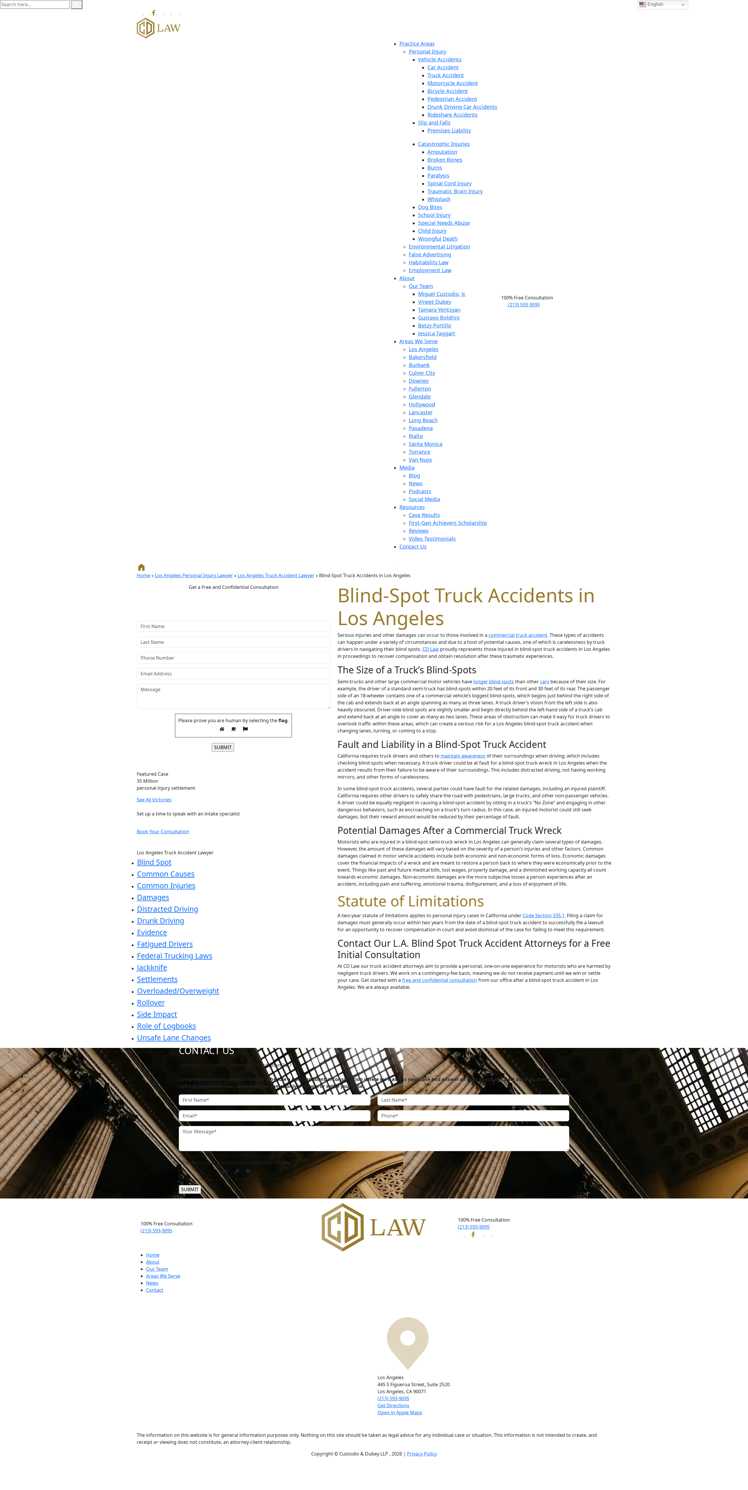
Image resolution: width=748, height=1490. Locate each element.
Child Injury (432, 230)
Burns (434, 167)
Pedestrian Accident (452, 98)
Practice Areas (417, 43)
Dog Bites (430, 207)
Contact (154, 1290)
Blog (414, 475)
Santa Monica (425, 443)
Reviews (419, 530)
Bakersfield (423, 357)
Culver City (422, 372)
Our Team (421, 285)
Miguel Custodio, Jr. (442, 293)
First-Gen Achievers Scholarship (448, 522)
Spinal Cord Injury (449, 183)
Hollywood (422, 404)
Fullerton (420, 388)
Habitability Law (429, 262)
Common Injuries (166, 885)
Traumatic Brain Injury (455, 191)
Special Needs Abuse (444, 222)
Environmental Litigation (439, 246)
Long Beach (423, 420)
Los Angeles (424, 349)
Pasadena (421, 428)
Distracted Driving (167, 909)
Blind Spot (154, 862)
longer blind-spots (493, 681)
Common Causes (166, 874)
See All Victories (154, 799)
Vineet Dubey (434, 301)
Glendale (420, 396)
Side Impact (157, 1014)
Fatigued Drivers (165, 944)
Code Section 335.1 (544, 915)
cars (544, 681)
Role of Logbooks (166, 1026)
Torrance (419, 451)
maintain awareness (463, 756)
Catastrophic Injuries (444, 143)
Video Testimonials (432, 538)
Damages (153, 897)
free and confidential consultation (439, 980)
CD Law (431, 649)
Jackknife (152, 967)
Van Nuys (420, 459)
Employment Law (430, 270)
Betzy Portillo (434, 325)
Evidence (152, 932)
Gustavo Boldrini (439, 317)
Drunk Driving (160, 920)
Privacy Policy (422, 1454)
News (416, 483)
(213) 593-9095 (523, 304)
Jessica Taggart (436, 333)
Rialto (416, 435)
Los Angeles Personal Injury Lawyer (194, 575)
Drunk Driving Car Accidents (462, 106)
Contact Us (413, 546)
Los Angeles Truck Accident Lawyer (276, 575)
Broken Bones (444, 159)
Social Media (424, 499)
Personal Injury (427, 51)
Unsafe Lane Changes (174, 1037)
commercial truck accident (518, 635)
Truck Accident (445, 75)
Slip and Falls (434, 122)
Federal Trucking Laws (174, 955)
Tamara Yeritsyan (439, 309)
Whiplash (439, 199)
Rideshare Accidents (452, 114)
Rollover (151, 1002)
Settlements (157, 979)
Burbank (419, 364)
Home (143, 575)
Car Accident (443, 67)
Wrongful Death (438, 238)
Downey (419, 380)
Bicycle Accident (447, 90)
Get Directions (393, 1405)
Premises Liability (449, 130)
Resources (412, 507)
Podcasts (420, 491)
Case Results (424, 514)
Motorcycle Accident (452, 83)
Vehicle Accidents (440, 59)
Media (407, 467)
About (407, 278)
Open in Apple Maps (400, 1412)
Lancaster (421, 412)
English (654, 4)
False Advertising (430, 254)
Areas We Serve (418, 341)
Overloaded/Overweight (178, 991)
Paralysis (438, 175)
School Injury (434, 214)
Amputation (442, 151)
